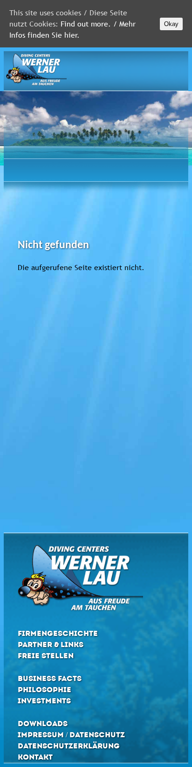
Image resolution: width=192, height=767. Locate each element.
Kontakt (35, 757)
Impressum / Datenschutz (71, 734)
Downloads (43, 723)
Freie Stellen (46, 655)
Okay (171, 23)
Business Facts (50, 678)
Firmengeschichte (58, 633)
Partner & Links (50, 644)
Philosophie (44, 689)
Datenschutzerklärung (69, 745)
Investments (44, 700)
